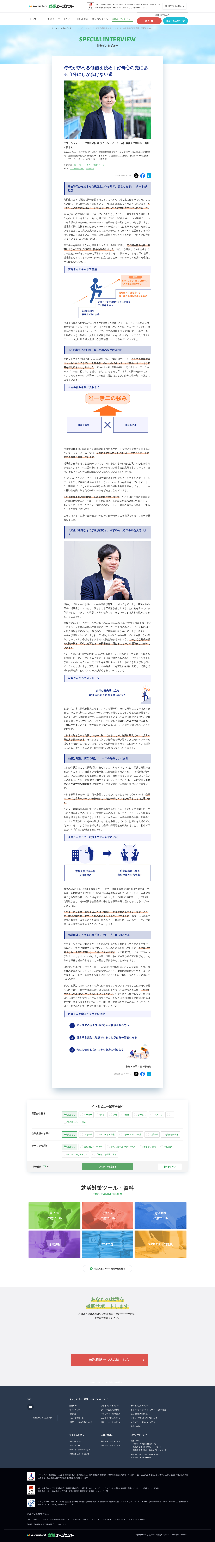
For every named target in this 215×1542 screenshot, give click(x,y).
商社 (102, 1114)
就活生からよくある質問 (42, 1418)
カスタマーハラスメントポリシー (144, 1422)
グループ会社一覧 (76, 1418)
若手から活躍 (149, 1146)
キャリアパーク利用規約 (110, 1414)
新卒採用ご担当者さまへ (110, 1441)
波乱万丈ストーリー (93, 1146)
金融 (127, 1114)
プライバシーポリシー (110, 1406)
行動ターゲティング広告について (144, 1418)
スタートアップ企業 (132, 1134)
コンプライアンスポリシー (111, 1418)
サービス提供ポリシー (139, 1406)
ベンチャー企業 (107, 1134)
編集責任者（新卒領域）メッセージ (147, 1447)
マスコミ (158, 1114)
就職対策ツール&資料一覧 (141, 1458)
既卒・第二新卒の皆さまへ (80, 1450)
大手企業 (154, 1134)
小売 (115, 1114)
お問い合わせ (136, 1426)
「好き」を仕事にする (106, 1154)
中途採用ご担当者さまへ (110, 1446)
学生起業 (168, 1146)
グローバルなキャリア (77, 1154)
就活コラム (135, 1441)
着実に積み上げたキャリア (123, 1146)
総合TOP (72, 1406)
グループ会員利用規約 (110, 1410)
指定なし (71, 1114)
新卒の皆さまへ (75, 1441)
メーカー (88, 1114)
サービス (142, 1114)
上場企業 (88, 1134)
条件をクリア (170, 1166)
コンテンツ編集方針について (144, 1444)
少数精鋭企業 (172, 1134)
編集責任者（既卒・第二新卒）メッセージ (150, 1450)
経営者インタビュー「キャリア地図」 (146, 1454)
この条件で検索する (107, 1166)
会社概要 (72, 1414)
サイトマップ (74, 1410)
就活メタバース (75, 1446)
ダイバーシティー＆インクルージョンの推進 (148, 1410)
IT (172, 1114)
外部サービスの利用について (80, 1422)
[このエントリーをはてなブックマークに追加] (149, 175)
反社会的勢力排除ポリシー (141, 1414)
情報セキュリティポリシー (111, 1422)
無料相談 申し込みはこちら (109, 1360)
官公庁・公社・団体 (76, 1122)
